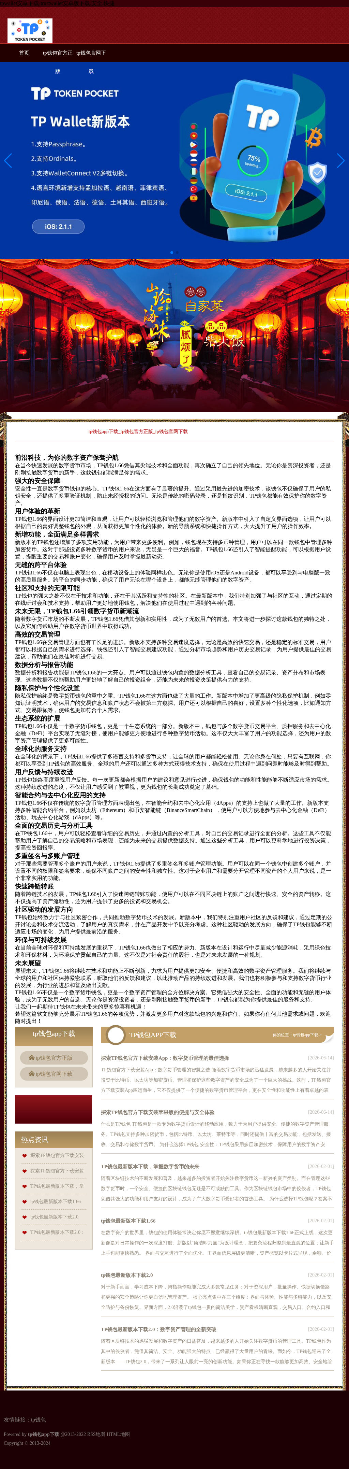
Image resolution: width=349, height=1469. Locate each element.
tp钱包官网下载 (54, 1074)
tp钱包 (38, 1420)
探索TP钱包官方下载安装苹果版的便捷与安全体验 (158, 1112)
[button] (341, 160)
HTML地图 (118, 1434)
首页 (24, 53)
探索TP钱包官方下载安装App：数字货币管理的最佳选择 (165, 1058)
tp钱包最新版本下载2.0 (54, 1217)
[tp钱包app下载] (29, 32)
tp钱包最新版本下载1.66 (55, 1201)
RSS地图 (96, 1434)
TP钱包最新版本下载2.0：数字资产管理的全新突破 (158, 1329)
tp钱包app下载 (305, 1034)
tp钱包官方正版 (54, 1058)
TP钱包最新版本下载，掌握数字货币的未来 (150, 1166)
